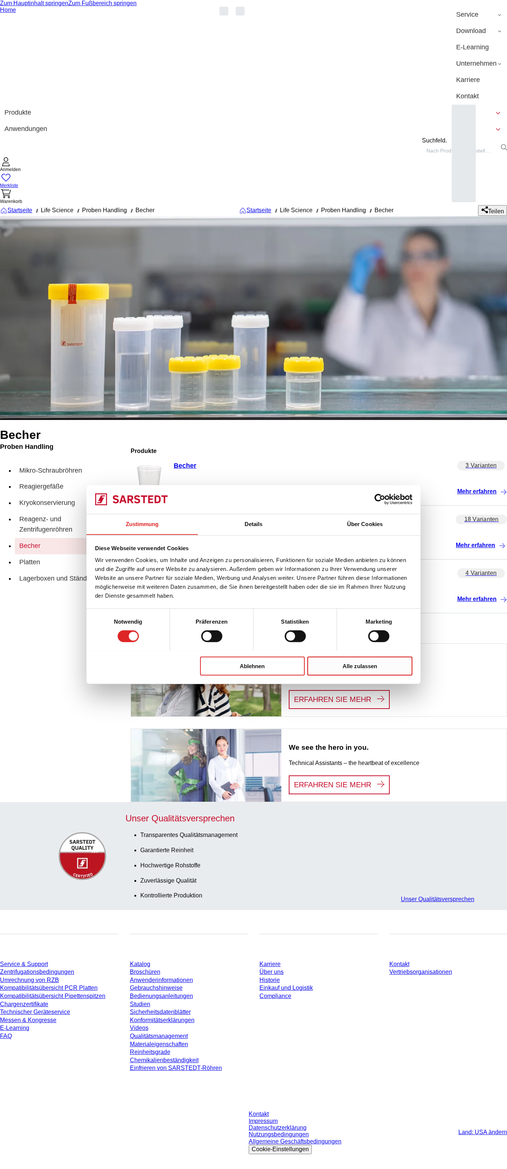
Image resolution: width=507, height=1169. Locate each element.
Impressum (263, 1121)
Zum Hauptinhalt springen (34, 3)
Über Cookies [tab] (365, 524)
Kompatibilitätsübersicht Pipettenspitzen (52, 996)
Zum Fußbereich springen (102, 3)
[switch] (211, 636)
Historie (269, 980)
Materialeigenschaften (159, 1044)
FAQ (6, 1036)
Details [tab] (254, 524)
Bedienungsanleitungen (161, 996)
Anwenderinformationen (161, 980)
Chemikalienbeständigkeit (164, 1060)
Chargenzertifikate (24, 1004)
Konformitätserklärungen (162, 1020)
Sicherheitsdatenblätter (160, 1012)
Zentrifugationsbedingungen (37, 972)
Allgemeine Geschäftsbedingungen (295, 1141)
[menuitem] (479, 15)
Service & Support (24, 964)
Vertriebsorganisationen (420, 972)
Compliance (275, 996)
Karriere (270, 964)
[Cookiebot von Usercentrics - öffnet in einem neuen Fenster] (379, 499)
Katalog (140, 964)
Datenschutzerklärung (278, 1127)
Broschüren (145, 972)
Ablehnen (252, 666)
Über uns (271, 972)
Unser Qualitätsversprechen (437, 899)
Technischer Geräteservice (35, 1012)
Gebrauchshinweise (156, 988)
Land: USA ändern (482, 1132)
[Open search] (504, 147)
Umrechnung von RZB (29, 980)
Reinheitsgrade (150, 1052)
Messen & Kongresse (28, 1020)
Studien (140, 1004)
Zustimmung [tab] (142, 524)
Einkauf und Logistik (286, 988)
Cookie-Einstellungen (280, 1149)
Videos (139, 1028)
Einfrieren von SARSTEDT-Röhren (176, 1068)
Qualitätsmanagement (159, 1036)
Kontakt (399, 964)
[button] (10, 165)
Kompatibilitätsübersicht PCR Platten (49, 988)
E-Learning (14, 1028)
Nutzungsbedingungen (279, 1134)
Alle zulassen (360, 666)
